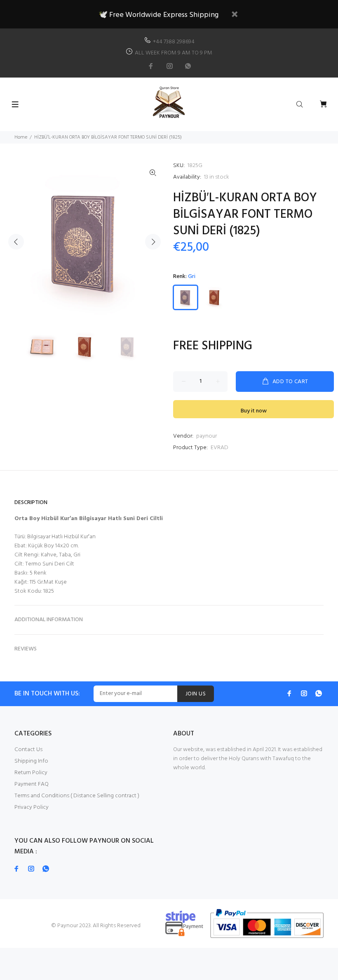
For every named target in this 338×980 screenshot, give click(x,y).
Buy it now (254, 411)
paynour (206, 436)
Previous (16, 242)
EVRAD (219, 447)
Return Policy (30, 772)
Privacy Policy (31, 807)
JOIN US (195, 694)
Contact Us (28, 749)
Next (153, 242)
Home (20, 137)
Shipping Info (31, 761)
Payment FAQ (31, 784)
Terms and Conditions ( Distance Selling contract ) (76, 796)
